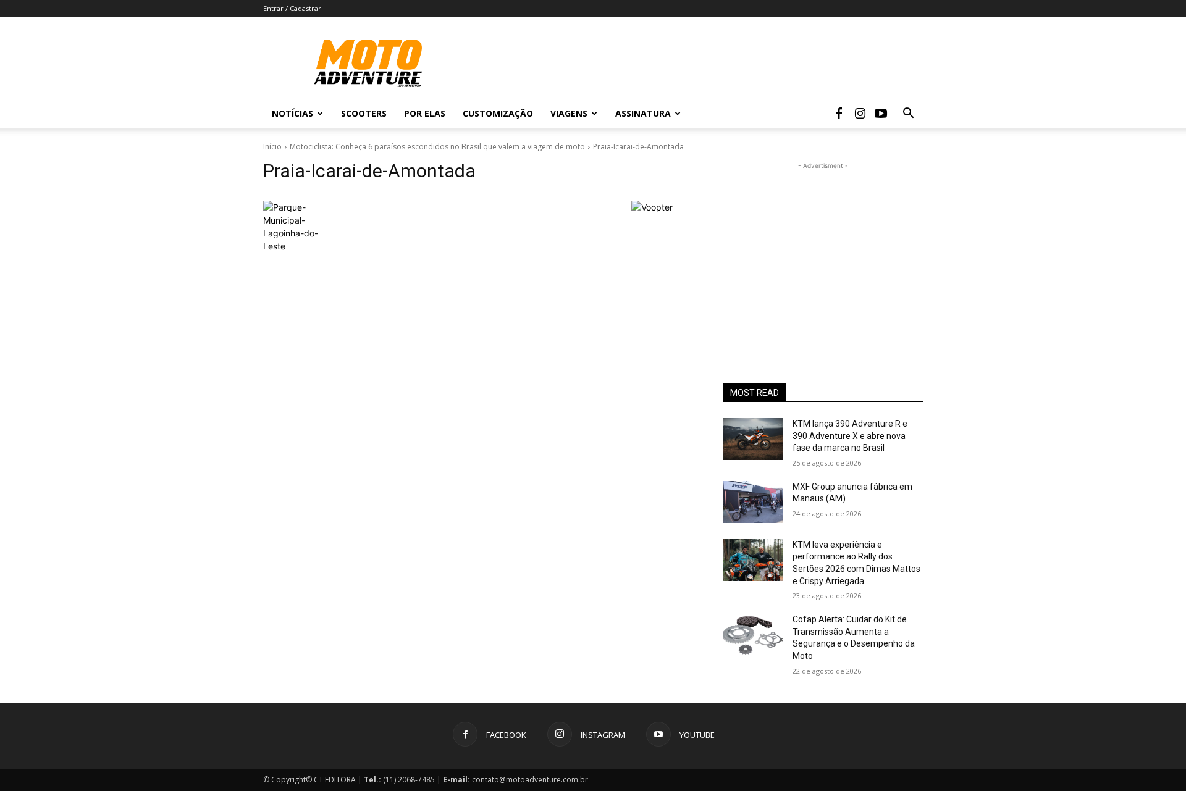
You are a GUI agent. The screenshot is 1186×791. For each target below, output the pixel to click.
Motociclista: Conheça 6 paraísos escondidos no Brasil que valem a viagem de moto (437, 146)
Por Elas (424, 113)
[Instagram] (860, 113)
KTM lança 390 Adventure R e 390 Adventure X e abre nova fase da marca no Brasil (850, 436)
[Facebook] (839, 113)
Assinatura (643, 113)
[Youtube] (881, 113)
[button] (908, 114)
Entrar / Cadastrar (292, 8)
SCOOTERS (364, 113)
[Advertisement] (822, 249)
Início (272, 146)
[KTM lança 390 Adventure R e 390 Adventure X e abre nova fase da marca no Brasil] (753, 439)
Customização (498, 113)
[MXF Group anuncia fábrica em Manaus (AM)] (753, 502)
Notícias (292, 113)
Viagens (568, 113)
